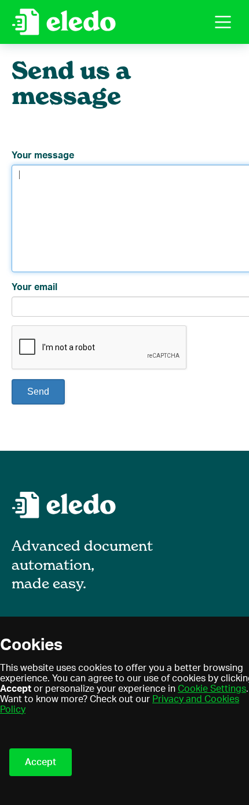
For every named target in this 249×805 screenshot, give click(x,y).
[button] (222, 22)
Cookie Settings (212, 688)
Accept (40, 762)
